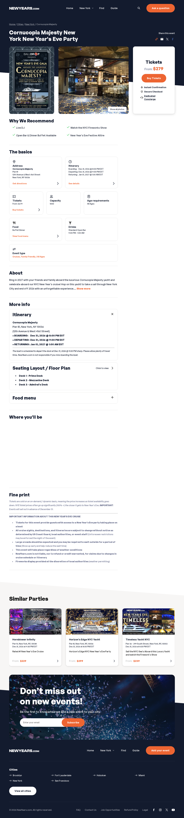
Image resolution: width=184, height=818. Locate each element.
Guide (114, 8)
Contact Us (90, 810)
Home (69, 8)
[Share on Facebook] (172, 40)
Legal (145, 810)
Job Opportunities (110, 810)
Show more (83, 288)
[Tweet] (167, 40)
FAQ (78, 810)
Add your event (160, 750)
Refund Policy (131, 810)
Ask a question (160, 8)
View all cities (23, 790)
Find (101, 8)
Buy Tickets (154, 78)
